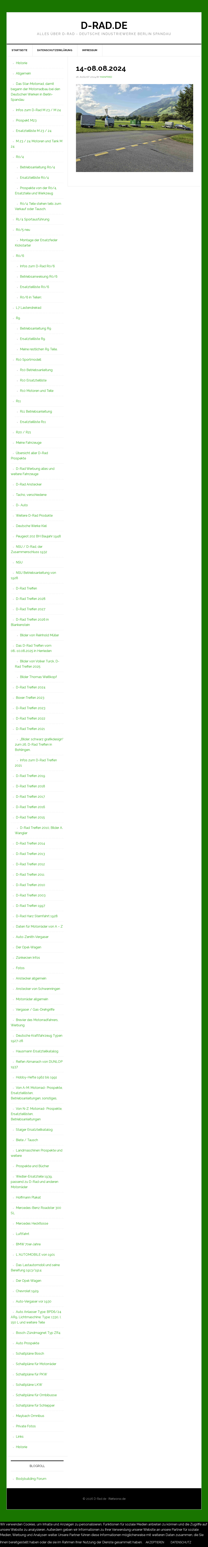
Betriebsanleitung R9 (35, 328)
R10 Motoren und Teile (36, 391)
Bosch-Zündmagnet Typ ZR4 (38, 1333)
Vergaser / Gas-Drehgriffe (35, 1009)
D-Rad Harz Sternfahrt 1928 (37, 916)
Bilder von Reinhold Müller (39, 635)
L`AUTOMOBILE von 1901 (35, 1255)
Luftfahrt (22, 1234)
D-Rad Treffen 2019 (30, 776)
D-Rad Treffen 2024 (31, 687)
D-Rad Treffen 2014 (30, 843)
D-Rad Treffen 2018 (30, 786)
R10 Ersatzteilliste (33, 380)
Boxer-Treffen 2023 (30, 698)
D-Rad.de (104, 25)
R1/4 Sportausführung (32, 219)
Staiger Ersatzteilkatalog (34, 1130)
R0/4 (20, 157)
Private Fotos (26, 1426)
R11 (18, 401)
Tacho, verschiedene (31, 495)
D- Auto (22, 505)
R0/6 (20, 256)
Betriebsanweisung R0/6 (38, 276)
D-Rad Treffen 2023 (30, 708)
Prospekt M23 (26, 120)
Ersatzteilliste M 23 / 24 (34, 131)
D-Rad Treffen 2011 (30, 874)
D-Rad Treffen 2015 (30, 817)
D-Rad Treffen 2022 (30, 718)
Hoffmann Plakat (28, 1197)
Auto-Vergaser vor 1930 (33, 1301)
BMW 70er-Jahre (28, 1244)
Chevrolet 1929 (27, 1291)
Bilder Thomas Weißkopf (38, 677)
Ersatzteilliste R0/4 (34, 178)
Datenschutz (181, 1542)
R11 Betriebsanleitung (36, 411)
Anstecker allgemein (31, 978)
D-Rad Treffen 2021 (30, 729)
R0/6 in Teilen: (31, 297)
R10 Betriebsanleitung (36, 370)
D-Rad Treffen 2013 (30, 854)
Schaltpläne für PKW (31, 1374)
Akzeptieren (155, 1542)
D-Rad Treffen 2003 (31, 895)
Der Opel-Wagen (28, 947)
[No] (198, 1543)
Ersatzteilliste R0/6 (34, 287)
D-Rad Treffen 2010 (30, 885)
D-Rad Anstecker (29, 484)
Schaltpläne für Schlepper (35, 1405)
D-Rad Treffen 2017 (30, 797)
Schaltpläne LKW (29, 1385)
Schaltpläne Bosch (30, 1353)
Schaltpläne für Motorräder (36, 1364)
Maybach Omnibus (30, 1416)
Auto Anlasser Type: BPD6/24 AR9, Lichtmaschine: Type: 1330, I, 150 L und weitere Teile (36, 1317)
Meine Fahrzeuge (28, 443)
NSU (19, 562)
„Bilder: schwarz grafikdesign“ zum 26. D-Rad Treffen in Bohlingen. (39, 744)
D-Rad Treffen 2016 (30, 807)
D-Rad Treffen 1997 (30, 906)
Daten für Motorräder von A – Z (39, 926)
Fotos (20, 968)
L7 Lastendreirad (28, 308)
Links (20, 1437)
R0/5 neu (23, 230)
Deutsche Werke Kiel (31, 526)
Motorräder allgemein (32, 999)
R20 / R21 (23, 432)
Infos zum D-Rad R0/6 (37, 266)
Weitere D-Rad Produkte (34, 515)
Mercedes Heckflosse (32, 1223)
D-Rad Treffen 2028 (31, 599)
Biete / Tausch (27, 1140)
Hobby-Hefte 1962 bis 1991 (36, 1077)
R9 (18, 318)
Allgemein (23, 73)
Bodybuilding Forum (31, 1479)
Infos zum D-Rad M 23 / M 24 (38, 110)
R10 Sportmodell (28, 360)
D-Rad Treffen (26, 588)
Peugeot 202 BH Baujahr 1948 (38, 536)
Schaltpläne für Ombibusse (36, 1395)
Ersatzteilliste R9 (32, 339)
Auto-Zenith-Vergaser (32, 937)
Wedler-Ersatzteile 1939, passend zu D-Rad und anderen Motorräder (34, 1181)
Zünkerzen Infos (28, 958)
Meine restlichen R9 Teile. (38, 349)
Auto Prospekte (27, 1343)
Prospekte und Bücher (32, 1166)
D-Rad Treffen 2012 (30, 864)
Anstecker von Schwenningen (38, 989)
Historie (21, 63)
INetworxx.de (117, 1498)
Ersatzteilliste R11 (33, 422)
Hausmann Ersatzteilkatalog (37, 1051)
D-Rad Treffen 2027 (30, 609)
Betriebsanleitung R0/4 (37, 167)
